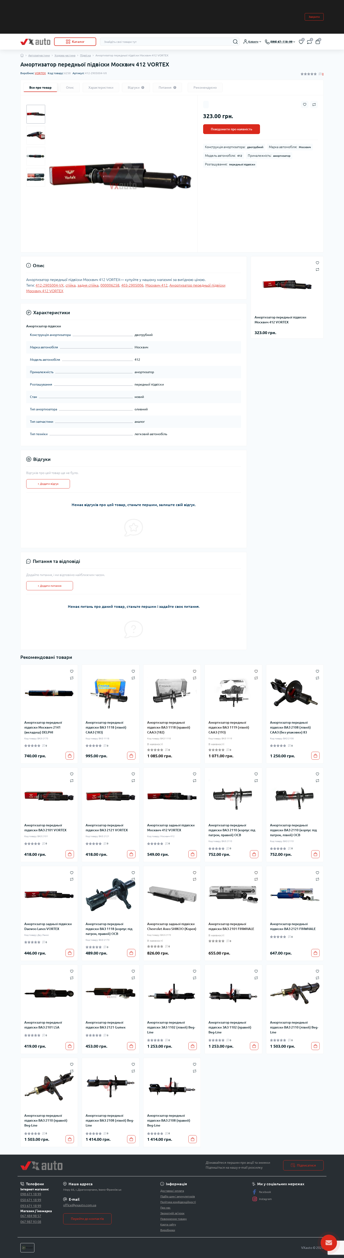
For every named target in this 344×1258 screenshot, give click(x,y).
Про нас (165, 1207)
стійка (71, 285)
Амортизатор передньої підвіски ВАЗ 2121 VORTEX (107, 827)
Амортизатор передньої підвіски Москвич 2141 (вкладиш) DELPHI (43, 727)
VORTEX (40, 73)
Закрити (314, 16)
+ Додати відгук (48, 483)
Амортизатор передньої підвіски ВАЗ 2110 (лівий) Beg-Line (294, 1027)
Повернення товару (173, 1218)
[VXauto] (94, 1165)
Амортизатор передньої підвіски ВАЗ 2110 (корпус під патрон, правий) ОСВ (232, 830)
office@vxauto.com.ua (79, 1205)
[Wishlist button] (304, 104)
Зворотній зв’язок (172, 1213)
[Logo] (35, 41)
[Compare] (71, 678)
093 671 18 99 (30, 1206)
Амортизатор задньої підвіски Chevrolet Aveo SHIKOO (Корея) (171, 926)
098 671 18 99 (30, 1194)
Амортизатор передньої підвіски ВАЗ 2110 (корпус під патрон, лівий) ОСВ (293, 830)
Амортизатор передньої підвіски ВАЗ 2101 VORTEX (45, 827)
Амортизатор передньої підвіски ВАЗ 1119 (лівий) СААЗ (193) (229, 727)
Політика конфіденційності (178, 1201)
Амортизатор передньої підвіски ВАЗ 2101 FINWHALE (231, 926)
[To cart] (70, 756)
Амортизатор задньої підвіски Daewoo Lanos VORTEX (48, 926)
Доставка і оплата (172, 1190)
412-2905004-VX (50, 285)
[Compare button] (314, 104)
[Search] (235, 41)
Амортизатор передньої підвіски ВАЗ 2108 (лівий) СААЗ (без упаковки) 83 (290, 727)
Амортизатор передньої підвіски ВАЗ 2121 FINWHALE (293, 926)
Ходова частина (65, 55)
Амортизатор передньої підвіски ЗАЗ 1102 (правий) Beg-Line (230, 1027)
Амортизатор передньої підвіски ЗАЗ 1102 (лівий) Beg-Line (171, 1027)
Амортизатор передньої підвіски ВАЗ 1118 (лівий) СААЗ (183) (106, 727)
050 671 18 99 (30, 1200)
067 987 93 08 (30, 1222)
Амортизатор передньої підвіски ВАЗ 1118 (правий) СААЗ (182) (168, 727)
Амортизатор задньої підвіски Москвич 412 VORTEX (171, 827)
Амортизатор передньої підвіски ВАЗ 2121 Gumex (105, 1025)
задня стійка (88, 285)
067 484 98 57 (30, 1216)
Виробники (167, 1230)
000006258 (109, 285)
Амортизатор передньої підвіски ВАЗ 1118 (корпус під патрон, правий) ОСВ (109, 929)
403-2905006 (132, 285)
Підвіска (85, 55)
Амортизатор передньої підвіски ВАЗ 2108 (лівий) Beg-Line (110, 1120)
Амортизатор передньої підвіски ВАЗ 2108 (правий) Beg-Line (168, 1120)
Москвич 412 (156, 285)
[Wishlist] (71, 671)
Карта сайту (168, 1224)
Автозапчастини (39, 55)
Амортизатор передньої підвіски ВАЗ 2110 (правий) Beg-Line (45, 1120)
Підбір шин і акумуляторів (177, 1196)
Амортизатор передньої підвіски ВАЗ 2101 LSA (43, 1025)
